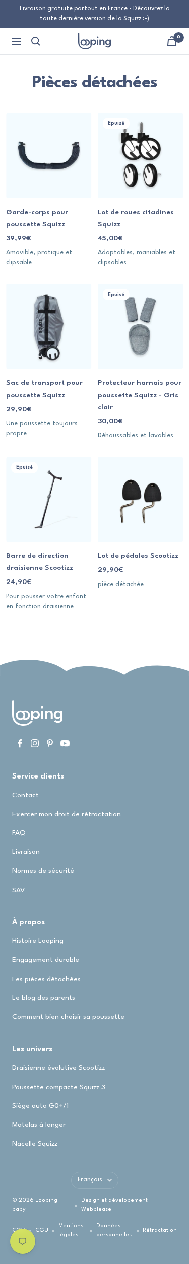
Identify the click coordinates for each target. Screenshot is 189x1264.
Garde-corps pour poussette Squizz (37, 218)
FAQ (19, 832)
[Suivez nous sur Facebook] (19, 743)
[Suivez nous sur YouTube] (65, 743)
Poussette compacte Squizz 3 (58, 1087)
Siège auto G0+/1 (40, 1105)
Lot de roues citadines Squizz (136, 218)
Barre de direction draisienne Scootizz (39, 561)
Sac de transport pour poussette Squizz (44, 389)
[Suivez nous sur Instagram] (34, 743)
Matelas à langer (39, 1124)
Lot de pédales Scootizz (138, 555)
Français (90, 1180)
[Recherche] (35, 41)
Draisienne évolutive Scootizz (58, 1068)
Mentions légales (70, 1230)
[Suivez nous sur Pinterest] (49, 743)
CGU (41, 1230)
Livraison (26, 851)
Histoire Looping (38, 940)
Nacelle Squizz (34, 1143)
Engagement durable (45, 959)
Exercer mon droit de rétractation (66, 814)
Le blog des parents (43, 997)
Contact (25, 795)
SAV (18, 890)
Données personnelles (114, 1230)
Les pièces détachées (46, 979)
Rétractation (160, 1230)
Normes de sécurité (43, 870)
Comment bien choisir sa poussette (68, 1016)
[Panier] (172, 41)
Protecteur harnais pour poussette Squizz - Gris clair (139, 395)
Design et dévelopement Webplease (114, 1205)
